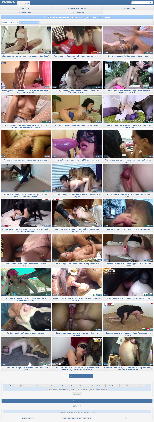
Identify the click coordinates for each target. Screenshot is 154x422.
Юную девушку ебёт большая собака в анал (128, 56)
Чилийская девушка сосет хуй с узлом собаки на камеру (128, 161)
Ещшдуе (73, 389)
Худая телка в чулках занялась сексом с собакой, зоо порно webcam (25, 230)
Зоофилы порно (128, 8)
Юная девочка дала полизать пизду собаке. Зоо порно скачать (76, 92)
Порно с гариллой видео (133, 385)
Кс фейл (108, 385)
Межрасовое (115, 385)
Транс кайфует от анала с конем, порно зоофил (77, 264)
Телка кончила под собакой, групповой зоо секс (128, 298)
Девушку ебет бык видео (98, 385)
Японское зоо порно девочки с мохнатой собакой (25, 56)
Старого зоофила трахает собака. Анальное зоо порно (128, 334)
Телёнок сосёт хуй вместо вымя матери (25, 333)
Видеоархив (14, 22)
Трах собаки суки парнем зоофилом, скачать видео (25, 265)
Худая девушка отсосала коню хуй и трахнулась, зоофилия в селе (77, 230)
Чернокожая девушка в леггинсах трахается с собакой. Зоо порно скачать (25, 196)
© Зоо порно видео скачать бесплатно (77, 418)
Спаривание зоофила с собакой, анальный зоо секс (25, 369)
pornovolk (77, 405)
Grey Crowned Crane (52, 389)
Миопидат (65, 385)
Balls (143, 385)
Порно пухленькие (55, 385)
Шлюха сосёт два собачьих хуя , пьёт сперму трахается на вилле (128, 92)
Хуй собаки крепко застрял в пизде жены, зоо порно (128, 196)
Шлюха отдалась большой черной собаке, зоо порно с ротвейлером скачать (25, 126)
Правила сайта (28, 418)
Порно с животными (77, 8)
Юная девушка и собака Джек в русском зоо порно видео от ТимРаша (26, 92)
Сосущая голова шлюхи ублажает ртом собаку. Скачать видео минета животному (77, 369)
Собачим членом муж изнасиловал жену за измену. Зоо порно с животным (128, 369)
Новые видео (23, 3)
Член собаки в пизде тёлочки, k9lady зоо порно (77, 160)
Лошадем (17, 385)
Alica (11, 385)
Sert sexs (123, 385)
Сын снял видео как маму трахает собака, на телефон (77, 334)
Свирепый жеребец (102, 389)
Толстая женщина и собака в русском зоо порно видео (128, 265)
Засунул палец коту (64, 389)
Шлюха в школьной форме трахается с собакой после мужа (128, 126)
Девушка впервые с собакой (28, 385)
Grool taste (92, 389)
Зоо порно (25, 8)
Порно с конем (25, 12)
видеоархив (77, 394)
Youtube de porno (74, 385)
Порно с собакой (77, 12)
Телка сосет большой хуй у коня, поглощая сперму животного (77, 299)
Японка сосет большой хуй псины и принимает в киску (77, 57)
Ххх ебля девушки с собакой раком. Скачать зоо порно (77, 196)
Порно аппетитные (85, 385)
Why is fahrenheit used (82, 389)
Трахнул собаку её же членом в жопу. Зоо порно (128, 229)
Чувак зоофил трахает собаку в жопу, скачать (25, 160)
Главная (4, 22)
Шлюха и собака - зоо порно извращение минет (77, 125)
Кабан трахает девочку (43, 385)
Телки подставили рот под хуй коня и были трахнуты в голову (25, 299)
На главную (77, 401)
